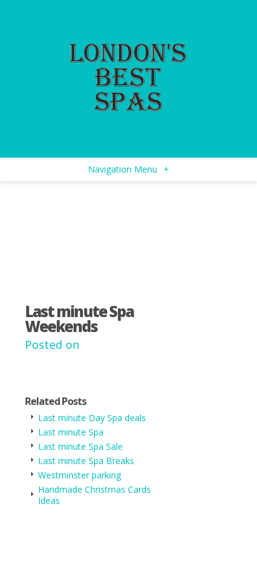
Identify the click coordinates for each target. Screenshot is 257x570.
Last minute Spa (71, 432)
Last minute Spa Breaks (86, 461)
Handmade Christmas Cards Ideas (94, 494)
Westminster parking (79, 475)
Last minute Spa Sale (80, 446)
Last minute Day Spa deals (92, 418)
